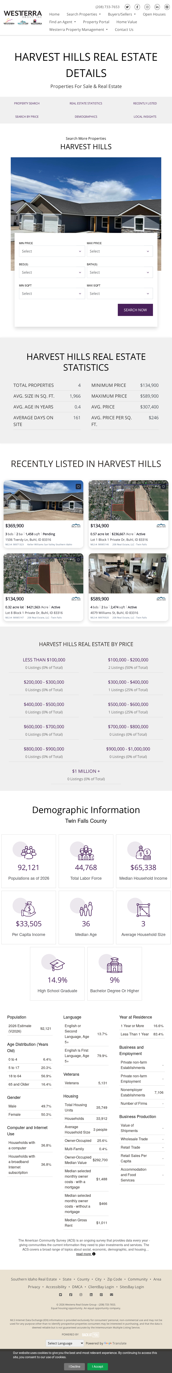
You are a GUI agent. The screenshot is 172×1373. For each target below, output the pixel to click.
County (83, 1279)
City (98, 1279)
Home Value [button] (126, 21)
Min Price (26, 243)
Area (157, 1279)
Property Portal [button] (96, 21)
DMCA (77, 1286)
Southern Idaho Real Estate (34, 1279)
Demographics (86, 117)
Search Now (135, 309)
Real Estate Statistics (86, 103)
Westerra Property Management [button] (77, 29)
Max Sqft (93, 285)
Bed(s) (23, 264)
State (67, 1279)
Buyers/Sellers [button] (120, 14)
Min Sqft (25, 285)
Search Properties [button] (82, 14)
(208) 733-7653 (108, 7)
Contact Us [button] (124, 29)
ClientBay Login (101, 1286)
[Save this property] (78, 486)
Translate (119, 1343)
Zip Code (114, 1279)
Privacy (34, 1286)
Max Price (94, 243)
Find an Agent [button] (61, 21)
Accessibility (56, 1286)
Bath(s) (92, 264)
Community (138, 1279)
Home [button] (54, 14)
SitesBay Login (132, 1286)
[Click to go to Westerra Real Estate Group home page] (22, 17)
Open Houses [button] (154, 14)
